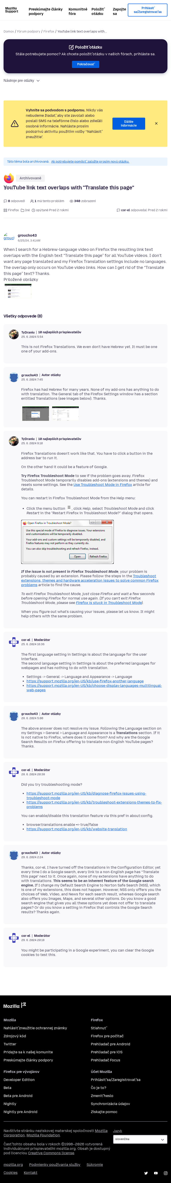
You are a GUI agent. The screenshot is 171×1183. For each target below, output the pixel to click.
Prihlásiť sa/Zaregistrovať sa (148, 10)
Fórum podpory (28, 31)
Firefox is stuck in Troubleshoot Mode (109, 603)
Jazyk (117, 1131)
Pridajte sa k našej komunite (28, 1052)
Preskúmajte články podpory (46, 11)
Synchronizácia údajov (110, 1104)
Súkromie (95, 1165)
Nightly (10, 1104)
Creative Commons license (51, 1153)
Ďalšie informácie (129, 124)
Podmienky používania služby (54, 1165)
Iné (27, 210)
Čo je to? (98, 1088)
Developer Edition (19, 1080)
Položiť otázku (98, 11)
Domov (9, 31)
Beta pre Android (18, 1096)
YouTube (156, 1173)
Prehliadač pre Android (110, 1044)
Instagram (165, 1173)
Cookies (11, 1173)
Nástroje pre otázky (19, 80)
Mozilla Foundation (43, 1135)
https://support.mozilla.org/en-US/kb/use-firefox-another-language (85, 681)
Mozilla (15, 1006)
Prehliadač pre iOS (106, 1052)
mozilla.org (13, 1165)
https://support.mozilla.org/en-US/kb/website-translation (76, 829)
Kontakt (30, 1173)
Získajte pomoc (104, 1112)
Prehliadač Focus (105, 1060)
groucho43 (27, 235)
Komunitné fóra (78, 11)
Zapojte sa (119, 11)
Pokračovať (85, 64)
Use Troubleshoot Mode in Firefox (102, 485)
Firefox (48, 31)
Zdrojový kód (15, 1036)
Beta (7, 1088)
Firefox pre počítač (107, 1036)
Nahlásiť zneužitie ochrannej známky (35, 1028)
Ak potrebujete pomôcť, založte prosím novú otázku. (90, 162)
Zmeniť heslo (102, 1096)
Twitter (10, 1044)
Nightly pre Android (20, 1112)
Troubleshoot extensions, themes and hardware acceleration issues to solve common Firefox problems (90, 580)
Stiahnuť (98, 1028)
